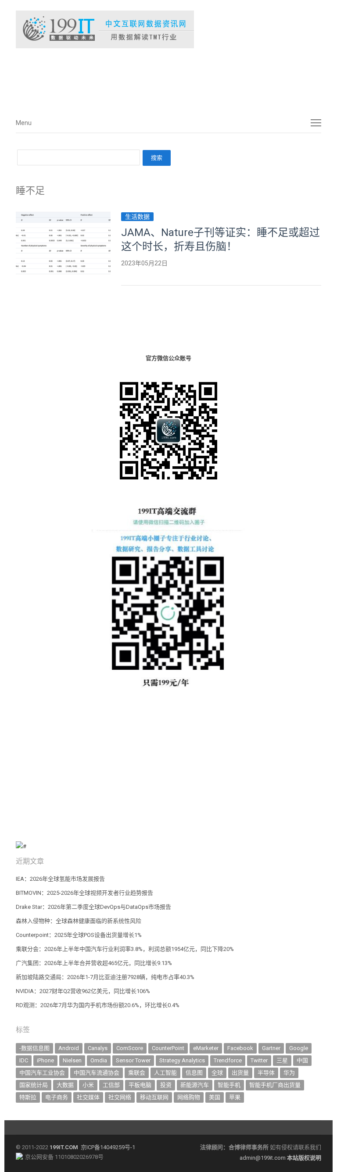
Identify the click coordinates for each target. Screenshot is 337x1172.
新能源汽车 (194, 1085)
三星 (282, 1060)
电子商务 (56, 1097)
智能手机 (229, 1085)
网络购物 (188, 1097)
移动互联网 (154, 1097)
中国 (302, 1060)
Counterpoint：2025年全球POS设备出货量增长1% (79, 935)
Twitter (259, 1060)
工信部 (111, 1085)
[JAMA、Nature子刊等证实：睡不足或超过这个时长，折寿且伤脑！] (63, 216)
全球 (217, 1072)
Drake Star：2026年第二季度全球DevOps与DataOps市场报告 (93, 907)
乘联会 (136, 1072)
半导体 (266, 1072)
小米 (88, 1085)
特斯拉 (27, 1097)
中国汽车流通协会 (96, 1072)
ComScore (129, 1048)
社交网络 (119, 1097)
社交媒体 (88, 1097)
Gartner (271, 1048)
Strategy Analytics (182, 1060)
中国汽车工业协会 (42, 1072)
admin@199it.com (263, 1157)
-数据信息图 (34, 1048)
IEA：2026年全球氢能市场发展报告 (60, 878)
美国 (214, 1097)
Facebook (240, 1048)
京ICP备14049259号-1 (108, 1147)
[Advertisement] (147, 78)
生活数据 (137, 216)
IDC (23, 1060)
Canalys (98, 1048)
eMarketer (206, 1048)
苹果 (234, 1097)
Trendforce (228, 1060)
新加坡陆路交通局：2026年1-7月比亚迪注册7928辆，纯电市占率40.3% (105, 977)
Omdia (98, 1060)
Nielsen (72, 1060)
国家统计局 (33, 1085)
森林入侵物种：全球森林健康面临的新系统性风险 (78, 921)
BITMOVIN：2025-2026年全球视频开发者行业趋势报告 (84, 893)
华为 (289, 1072)
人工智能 (165, 1072)
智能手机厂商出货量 (275, 1085)
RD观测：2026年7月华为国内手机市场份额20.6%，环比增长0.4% (97, 1005)
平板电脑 (140, 1085)
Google (298, 1048)
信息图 (194, 1072)
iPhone (45, 1060)
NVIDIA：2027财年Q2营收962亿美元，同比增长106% (83, 991)
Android (68, 1048)
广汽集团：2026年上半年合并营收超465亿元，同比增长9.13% (94, 963)
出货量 (240, 1072)
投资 (166, 1085)
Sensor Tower (133, 1060)
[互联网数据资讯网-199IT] (168, 29)
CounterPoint (168, 1048)
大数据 (65, 1085)
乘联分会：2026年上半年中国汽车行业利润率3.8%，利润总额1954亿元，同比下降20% (125, 949)
